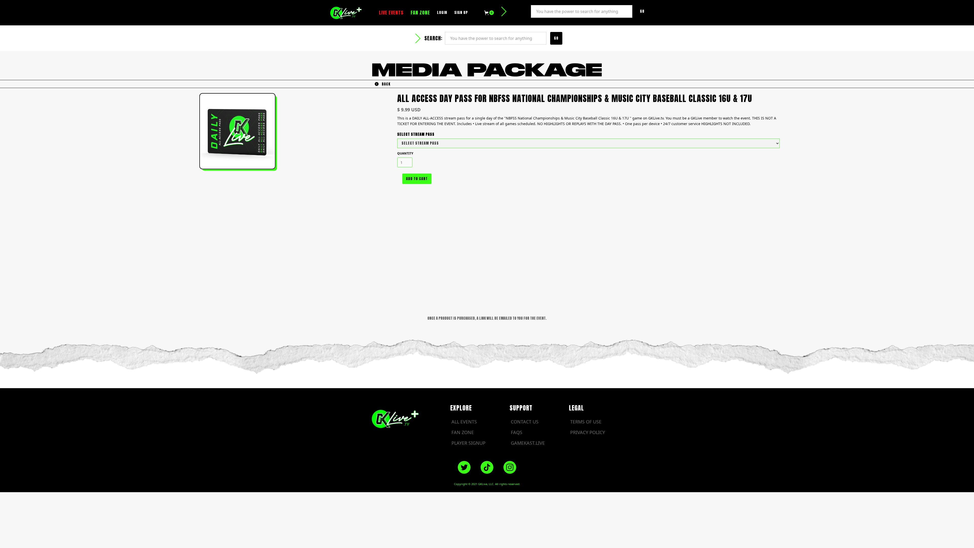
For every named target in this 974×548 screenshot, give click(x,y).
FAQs (516, 432)
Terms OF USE (585, 422)
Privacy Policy (587, 432)
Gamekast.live (528, 443)
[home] (348, 12)
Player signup (468, 443)
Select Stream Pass (415, 134)
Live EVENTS (391, 12)
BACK (386, 84)
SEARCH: (519, 11)
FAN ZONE (420, 12)
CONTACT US (524, 422)
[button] (489, 12)
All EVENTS (464, 422)
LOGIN (442, 12)
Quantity (405, 153)
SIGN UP (461, 12)
